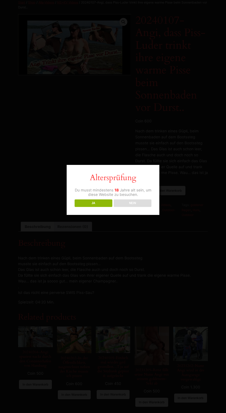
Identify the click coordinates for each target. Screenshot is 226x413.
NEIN (132, 203)
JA (93, 203)
